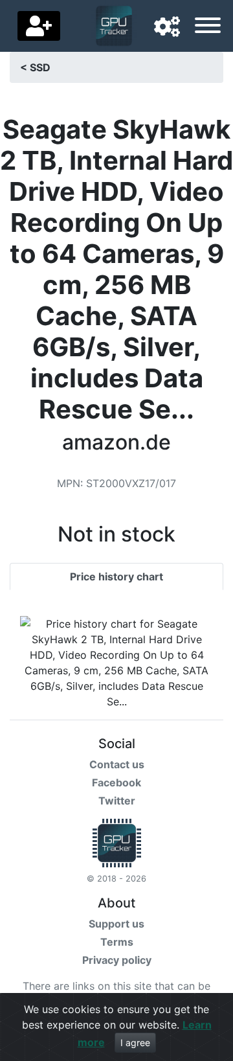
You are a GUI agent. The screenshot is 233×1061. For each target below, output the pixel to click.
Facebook (116, 782)
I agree (135, 1042)
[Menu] (207, 27)
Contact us (116, 764)
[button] (167, 27)
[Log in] (38, 26)
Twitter (116, 800)
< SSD (35, 67)
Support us (116, 923)
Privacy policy (116, 959)
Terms (116, 941)
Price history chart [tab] (116, 576)
